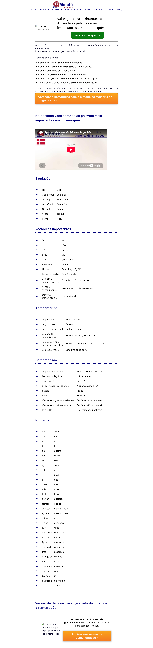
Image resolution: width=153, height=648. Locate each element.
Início (33, 9)
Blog (119, 9)
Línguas (43, 9)
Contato (110, 9)
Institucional (71, 9)
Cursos (56, 9)
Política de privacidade (92, 9)
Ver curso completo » (87, 35)
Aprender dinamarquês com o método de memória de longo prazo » (75, 98)
